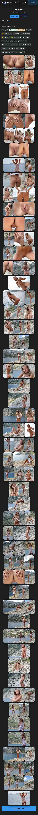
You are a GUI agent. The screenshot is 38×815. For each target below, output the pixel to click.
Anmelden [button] (33, 2)
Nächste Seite (19, 809)
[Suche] (19, 2)
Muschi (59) (26, 33)
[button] (2, 2)
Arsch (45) (26, 37)
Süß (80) (28, 30)
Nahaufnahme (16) (25, 45)
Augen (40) (7, 45)
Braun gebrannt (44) (20, 41)
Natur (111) (13, 30)
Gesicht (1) (21, 52)
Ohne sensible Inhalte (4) (9, 52)
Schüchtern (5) (20, 48)
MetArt (3, 23)
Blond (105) (21, 30)
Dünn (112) (5, 30)
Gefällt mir (14, 16)
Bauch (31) (15, 45)
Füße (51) (7, 37)
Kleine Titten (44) (7, 41)
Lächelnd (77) (8, 33)
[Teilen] (22, 2)
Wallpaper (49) (17, 37)
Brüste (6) (12, 48)
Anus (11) (4, 48)
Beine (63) (18, 33)
